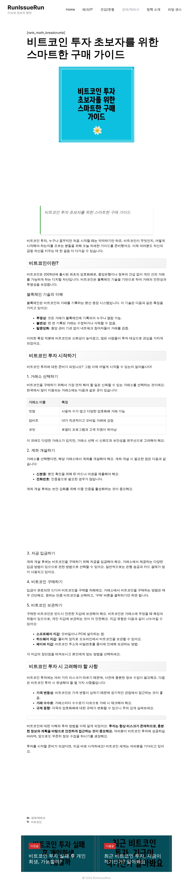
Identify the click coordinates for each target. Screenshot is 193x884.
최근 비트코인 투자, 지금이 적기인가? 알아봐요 (132, 858)
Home (70, 9)
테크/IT (88, 9)
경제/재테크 (130, 9)
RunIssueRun (26, 7)
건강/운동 (107, 9)
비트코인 (36, 822)
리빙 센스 (175, 9)
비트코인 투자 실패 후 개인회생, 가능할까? (57, 858)
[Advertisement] (96, 175)
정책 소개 (153, 9)
